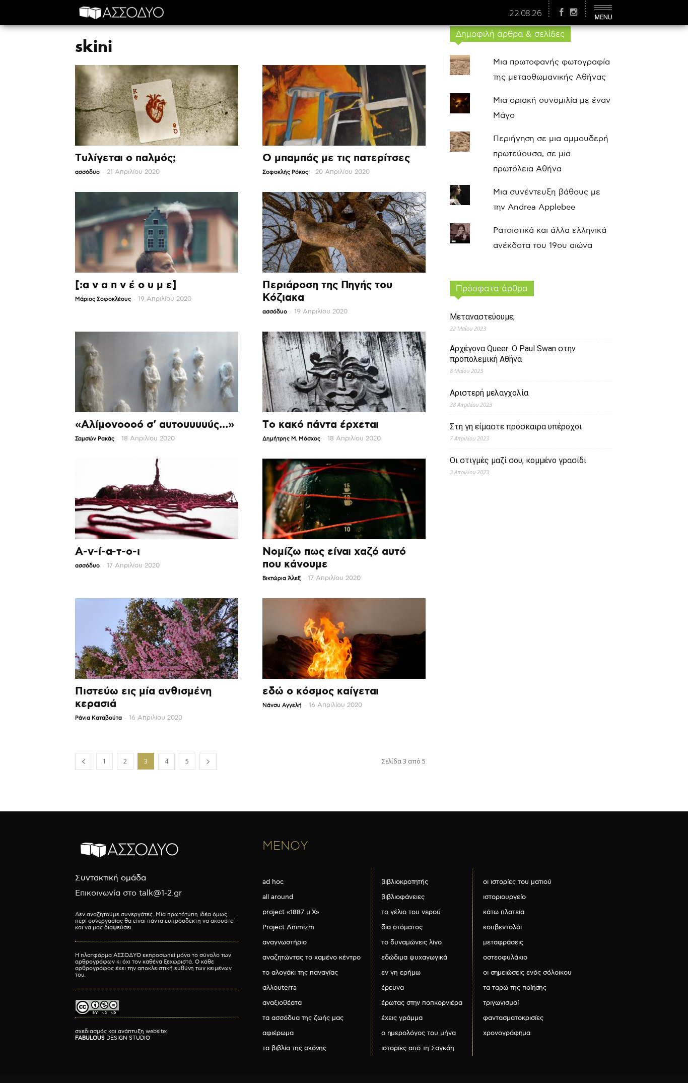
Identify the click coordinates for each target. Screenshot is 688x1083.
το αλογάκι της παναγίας (300, 973)
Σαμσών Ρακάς (94, 438)
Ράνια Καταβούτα (98, 718)
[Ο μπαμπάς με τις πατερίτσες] (344, 105)
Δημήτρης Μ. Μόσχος (291, 438)
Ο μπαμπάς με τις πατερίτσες (336, 158)
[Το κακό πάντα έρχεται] (344, 372)
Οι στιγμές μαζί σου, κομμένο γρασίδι (518, 460)
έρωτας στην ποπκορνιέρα (421, 1003)
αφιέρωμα (278, 1033)
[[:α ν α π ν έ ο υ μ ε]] (156, 232)
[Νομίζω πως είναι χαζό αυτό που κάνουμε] (344, 499)
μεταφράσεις (503, 942)
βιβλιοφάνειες (403, 897)
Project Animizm (288, 927)
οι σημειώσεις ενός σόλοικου (527, 973)
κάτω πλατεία (503, 912)
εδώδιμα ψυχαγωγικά (414, 957)
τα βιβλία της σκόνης (294, 1048)
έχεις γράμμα (402, 1018)
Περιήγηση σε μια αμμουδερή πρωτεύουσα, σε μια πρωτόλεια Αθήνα (550, 154)
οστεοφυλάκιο (505, 957)
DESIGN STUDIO (112, 1038)
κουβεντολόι (502, 927)
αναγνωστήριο (284, 942)
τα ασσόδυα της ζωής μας (302, 1018)
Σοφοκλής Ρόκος (285, 172)
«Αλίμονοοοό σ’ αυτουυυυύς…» (154, 425)
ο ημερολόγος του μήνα (418, 1033)
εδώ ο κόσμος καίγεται (320, 691)
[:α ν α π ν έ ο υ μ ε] (126, 285)
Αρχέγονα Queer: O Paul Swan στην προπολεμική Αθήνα (513, 354)
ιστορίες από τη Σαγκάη (417, 1048)
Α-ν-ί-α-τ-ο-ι (107, 552)
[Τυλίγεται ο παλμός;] (156, 105)
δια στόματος (402, 927)
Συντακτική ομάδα (110, 878)
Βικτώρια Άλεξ (281, 578)
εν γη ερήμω (401, 973)
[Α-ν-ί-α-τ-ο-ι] (156, 499)
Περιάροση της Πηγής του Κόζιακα (327, 291)
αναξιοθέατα (282, 1003)
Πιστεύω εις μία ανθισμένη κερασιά (143, 697)
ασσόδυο (87, 172)
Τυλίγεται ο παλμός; (125, 158)
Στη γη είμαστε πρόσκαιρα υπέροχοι (516, 426)
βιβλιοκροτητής (404, 882)
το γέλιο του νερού (411, 912)
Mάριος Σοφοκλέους (103, 299)
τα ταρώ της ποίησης (514, 988)
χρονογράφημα (506, 1033)
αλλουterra (279, 988)
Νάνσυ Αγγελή (282, 705)
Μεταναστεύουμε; (482, 317)
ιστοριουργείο (504, 897)
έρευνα (392, 988)
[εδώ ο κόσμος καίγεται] (344, 638)
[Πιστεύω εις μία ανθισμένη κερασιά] (156, 638)
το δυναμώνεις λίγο (411, 942)
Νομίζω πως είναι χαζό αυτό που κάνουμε (334, 558)
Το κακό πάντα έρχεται (320, 425)
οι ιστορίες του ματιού (517, 882)
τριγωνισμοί (501, 1003)
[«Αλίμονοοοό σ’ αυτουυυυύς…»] (156, 372)
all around (277, 897)
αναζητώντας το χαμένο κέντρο (311, 957)
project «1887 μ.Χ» (290, 912)
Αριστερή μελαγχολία (489, 393)
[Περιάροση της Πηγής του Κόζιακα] (344, 232)
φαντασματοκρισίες (513, 1018)
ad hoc (273, 882)
